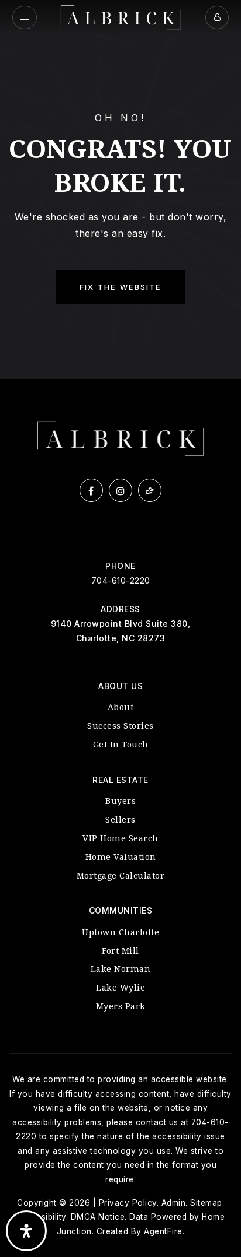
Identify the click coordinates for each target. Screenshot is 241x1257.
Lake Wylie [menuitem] (120, 987)
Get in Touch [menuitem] (121, 744)
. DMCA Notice (95, 1216)
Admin (173, 1202)
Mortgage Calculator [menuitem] (121, 875)
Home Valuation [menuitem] (120, 856)
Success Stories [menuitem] (120, 725)
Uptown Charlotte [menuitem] (120, 932)
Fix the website (120, 287)
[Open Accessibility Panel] (26, 1230)
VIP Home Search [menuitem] (120, 838)
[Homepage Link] (120, 16)
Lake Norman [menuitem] (121, 968)
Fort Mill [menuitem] (120, 950)
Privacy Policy (128, 1202)
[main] (120, 189)
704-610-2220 (120, 580)
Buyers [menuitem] (120, 800)
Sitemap (206, 1202)
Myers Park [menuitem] (121, 1006)
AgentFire (163, 1231)
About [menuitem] (121, 706)
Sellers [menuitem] (120, 819)
